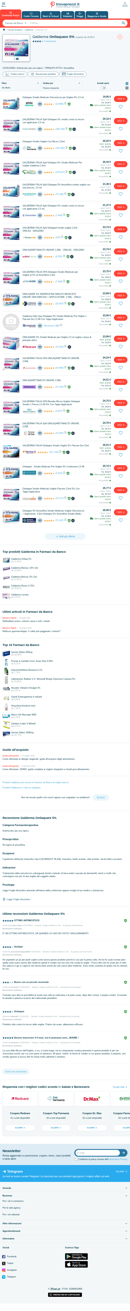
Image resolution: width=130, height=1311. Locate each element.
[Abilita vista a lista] (127, 83)
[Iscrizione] (124, 1153)
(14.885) (59, 104)
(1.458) (58, 215)
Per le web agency (12, 1208)
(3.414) (58, 473)
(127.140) (53, 452)
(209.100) (59, 129)
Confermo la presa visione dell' (102, 1159)
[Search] (123, 23)
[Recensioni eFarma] (49, 104)
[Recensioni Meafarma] (49, 194)
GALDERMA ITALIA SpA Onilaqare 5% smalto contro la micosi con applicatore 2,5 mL (53, 121)
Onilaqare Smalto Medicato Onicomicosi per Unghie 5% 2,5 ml (53, 97)
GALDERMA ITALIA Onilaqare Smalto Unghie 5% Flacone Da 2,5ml (56, 445)
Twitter (9, 1263)
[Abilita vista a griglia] (127, 88)
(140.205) (59, 148)
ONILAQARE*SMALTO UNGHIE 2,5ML (42, 380)
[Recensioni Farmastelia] (49, 238)
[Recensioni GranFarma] (49, 411)
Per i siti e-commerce (13, 1201)
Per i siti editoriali (11, 1214)
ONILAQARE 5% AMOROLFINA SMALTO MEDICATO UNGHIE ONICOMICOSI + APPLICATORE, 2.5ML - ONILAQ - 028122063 (53, 296)
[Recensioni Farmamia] (49, 499)
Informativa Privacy (117, 1159)
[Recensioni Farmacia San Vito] (49, 304)
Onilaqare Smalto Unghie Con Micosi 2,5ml (44, 141)
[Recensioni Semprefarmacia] (49, 521)
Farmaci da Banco (15, 30)
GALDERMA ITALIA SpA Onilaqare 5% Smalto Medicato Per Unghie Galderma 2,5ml (52, 164)
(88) (57, 325)
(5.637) (58, 411)
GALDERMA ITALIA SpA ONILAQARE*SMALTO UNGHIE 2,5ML (51, 425)
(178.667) (59, 172)
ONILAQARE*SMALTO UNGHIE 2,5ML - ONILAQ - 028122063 (53, 250)
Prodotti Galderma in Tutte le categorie (21, 787)
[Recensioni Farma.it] (43, 452)
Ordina (48, 83)
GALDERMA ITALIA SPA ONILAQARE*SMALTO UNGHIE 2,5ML (51, 360)
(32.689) (59, 368)
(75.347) (59, 520)
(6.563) (58, 256)
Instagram (11, 1270)
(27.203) (59, 387)
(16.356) (59, 433)
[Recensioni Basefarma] (49, 368)
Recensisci (49, 325)
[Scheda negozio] (29, 103)
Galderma (29, 30)
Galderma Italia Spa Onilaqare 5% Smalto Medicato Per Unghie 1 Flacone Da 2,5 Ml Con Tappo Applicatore (54, 317)
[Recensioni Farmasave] (49, 129)
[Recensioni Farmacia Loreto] (49, 172)
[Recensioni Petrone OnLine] (49, 473)
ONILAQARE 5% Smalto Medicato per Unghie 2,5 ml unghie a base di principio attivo (57, 338)
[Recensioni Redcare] (49, 347)
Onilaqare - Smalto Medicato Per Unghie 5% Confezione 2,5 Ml (53, 466)
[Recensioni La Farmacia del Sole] (49, 433)
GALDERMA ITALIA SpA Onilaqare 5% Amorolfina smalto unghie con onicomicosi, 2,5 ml (56, 186)
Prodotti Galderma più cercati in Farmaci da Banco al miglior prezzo (36, 782)
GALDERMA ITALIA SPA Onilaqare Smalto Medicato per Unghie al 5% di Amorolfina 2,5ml (50, 273)
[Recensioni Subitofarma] (49, 257)
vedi (120, 99)
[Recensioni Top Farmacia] (49, 148)
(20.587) (59, 303)
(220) (57, 237)
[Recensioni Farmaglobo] (49, 282)
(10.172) (59, 498)
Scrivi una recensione (15, 1071)
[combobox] (15, 23)
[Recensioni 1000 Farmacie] (49, 387)
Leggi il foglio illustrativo (18, 899)
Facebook (11, 1256)
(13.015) (59, 346)
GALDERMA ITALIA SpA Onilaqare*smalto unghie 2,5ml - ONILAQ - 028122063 (51, 229)
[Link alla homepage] (4, 29)
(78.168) (59, 194)
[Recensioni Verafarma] (49, 216)
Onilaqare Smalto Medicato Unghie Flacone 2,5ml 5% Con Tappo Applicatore (51, 490)
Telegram (11, 1276)
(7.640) (58, 281)
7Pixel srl (55, 1289)
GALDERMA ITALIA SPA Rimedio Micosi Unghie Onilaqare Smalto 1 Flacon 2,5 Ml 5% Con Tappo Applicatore (51, 403)
